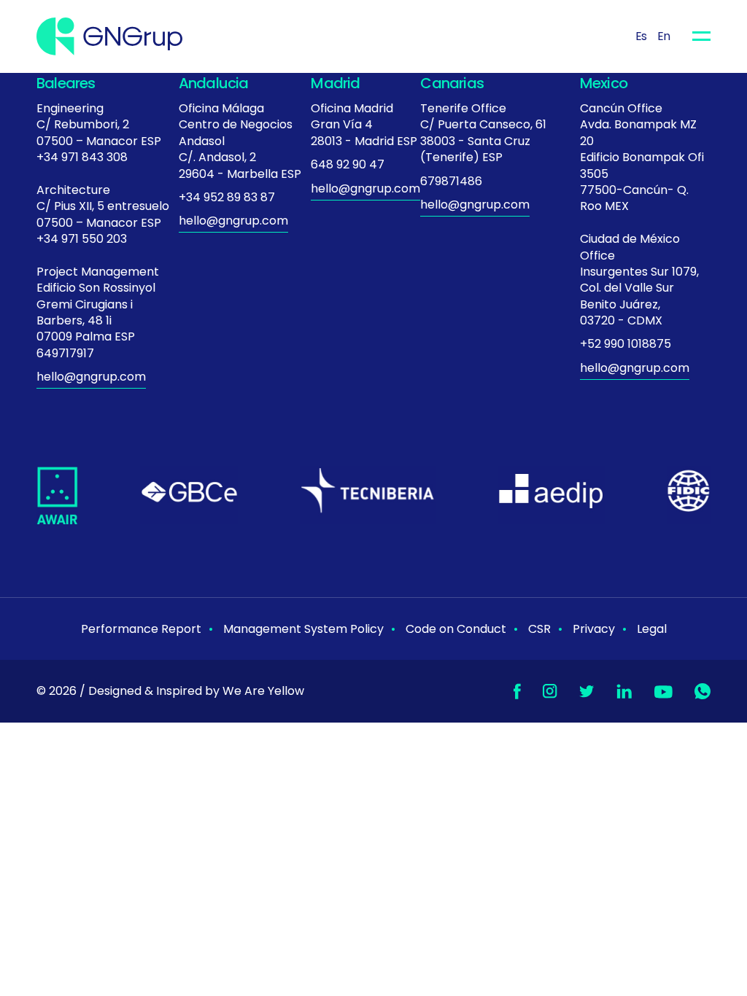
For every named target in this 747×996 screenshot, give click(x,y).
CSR (539, 628)
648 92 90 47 (347, 164)
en (663, 36)
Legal (652, 628)
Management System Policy (303, 628)
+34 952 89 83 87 (227, 197)
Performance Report (141, 628)
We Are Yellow (263, 690)
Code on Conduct (456, 628)
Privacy (594, 628)
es (641, 36)
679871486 (451, 181)
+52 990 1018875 (625, 343)
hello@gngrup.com (91, 376)
